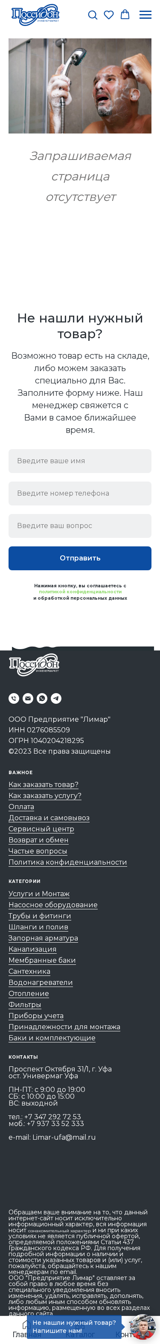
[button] (92, 14)
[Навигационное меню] (145, 15)
